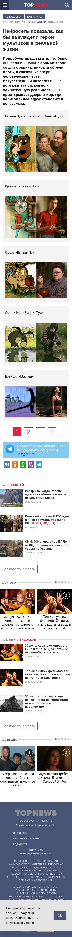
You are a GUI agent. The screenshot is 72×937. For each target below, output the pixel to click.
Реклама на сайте (26, 838)
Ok (60, 915)
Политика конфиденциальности (36, 851)
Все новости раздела (19, 569)
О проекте (20, 833)
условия (29, 922)
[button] (4, 5)
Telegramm (25, 454)
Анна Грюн (55, 22)
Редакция (20, 844)
